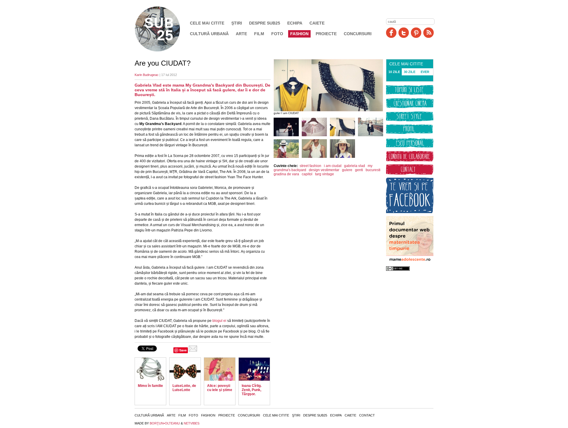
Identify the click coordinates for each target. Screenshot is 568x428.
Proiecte (326, 33)
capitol (307, 174)
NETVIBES (191, 423)
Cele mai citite (207, 23)
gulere (347, 170)
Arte (241, 33)
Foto (277, 33)
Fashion (299, 33)
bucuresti (373, 170)
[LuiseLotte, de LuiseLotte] (185, 369)
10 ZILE (394, 72)
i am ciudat (332, 166)
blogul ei (219, 321)
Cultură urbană (209, 33)
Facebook (391, 32)
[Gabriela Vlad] (286, 135)
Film (259, 33)
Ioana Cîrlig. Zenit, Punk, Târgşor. (252, 390)
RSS (428, 32)
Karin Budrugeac (147, 75)
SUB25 (164, 29)
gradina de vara (286, 174)
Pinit (416, 32)
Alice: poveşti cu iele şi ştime (219, 388)
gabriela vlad (354, 166)
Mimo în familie (150, 386)
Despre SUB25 (264, 23)
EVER (425, 72)
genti (359, 170)
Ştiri (236, 23)
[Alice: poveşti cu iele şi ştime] (219, 369)
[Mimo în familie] (150, 369)
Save (183, 350)
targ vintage (324, 174)
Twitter (403, 32)
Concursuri (358, 33)
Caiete (317, 23)
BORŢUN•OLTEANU (165, 423)
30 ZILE (409, 72)
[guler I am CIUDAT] (314, 135)
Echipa (294, 23)
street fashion (310, 166)
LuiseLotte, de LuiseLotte (184, 388)
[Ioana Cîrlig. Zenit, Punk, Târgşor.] (254, 369)
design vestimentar (324, 170)
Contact (367, 415)
